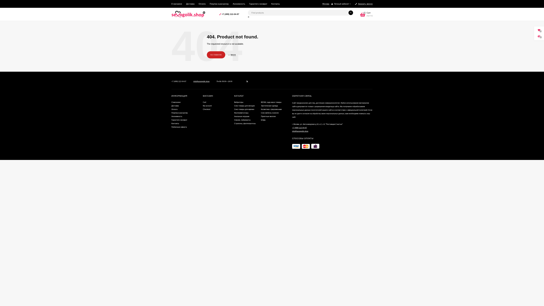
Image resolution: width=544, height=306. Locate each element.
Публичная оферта (179, 127)
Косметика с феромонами (271, 109)
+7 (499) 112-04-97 (230, 14)
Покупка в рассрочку (219, 4)
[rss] (247, 81)
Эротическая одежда (269, 106)
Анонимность (239, 4)
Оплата (202, 4)
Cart (204, 102)
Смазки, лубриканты (242, 120)
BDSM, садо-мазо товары (271, 102)
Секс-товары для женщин (244, 106)
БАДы (263, 120)
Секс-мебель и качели (270, 113)
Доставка (190, 4)
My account (207, 106)
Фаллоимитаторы (241, 113)
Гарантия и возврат (258, 4)
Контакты (275, 4)
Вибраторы (238, 102)
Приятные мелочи (268, 116)
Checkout (206, 109)
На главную (216, 55)
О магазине (176, 4)
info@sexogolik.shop (201, 81)
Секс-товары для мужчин (244, 109)
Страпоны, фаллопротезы (245, 124)
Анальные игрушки (241, 116)
